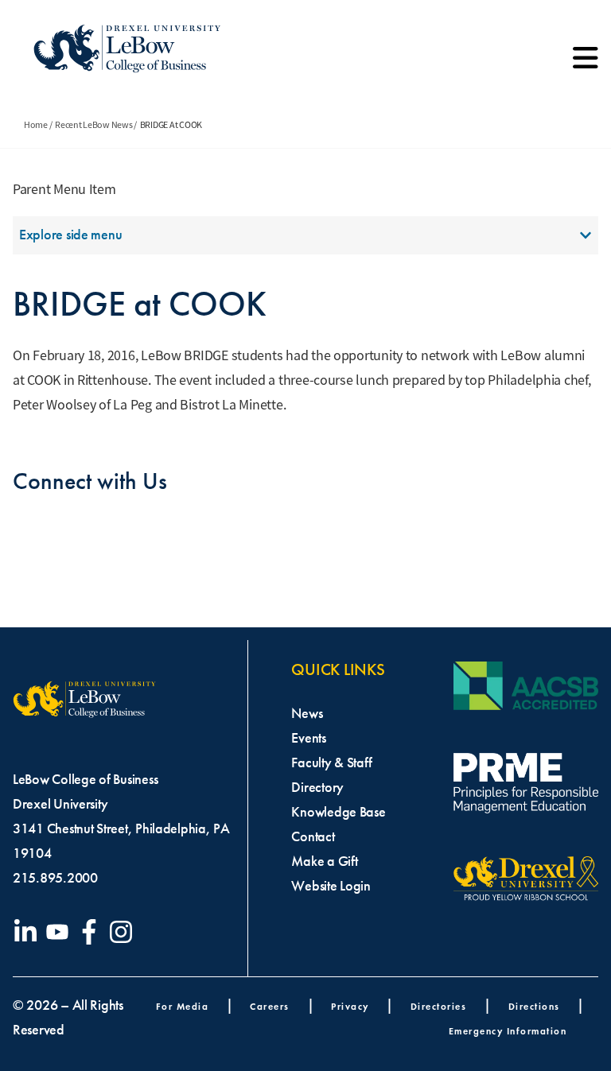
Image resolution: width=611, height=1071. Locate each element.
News (306, 713)
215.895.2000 (55, 878)
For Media (182, 1006)
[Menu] (585, 63)
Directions (534, 1006)
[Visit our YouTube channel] (60, 932)
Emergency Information (508, 1031)
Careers (270, 1006)
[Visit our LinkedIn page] (29, 932)
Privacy (350, 1006)
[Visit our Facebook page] (92, 932)
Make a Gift (324, 861)
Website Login (331, 885)
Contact (312, 836)
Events (308, 738)
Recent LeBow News (93, 124)
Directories (439, 1006)
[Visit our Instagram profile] (124, 932)
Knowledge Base (338, 812)
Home (36, 124)
